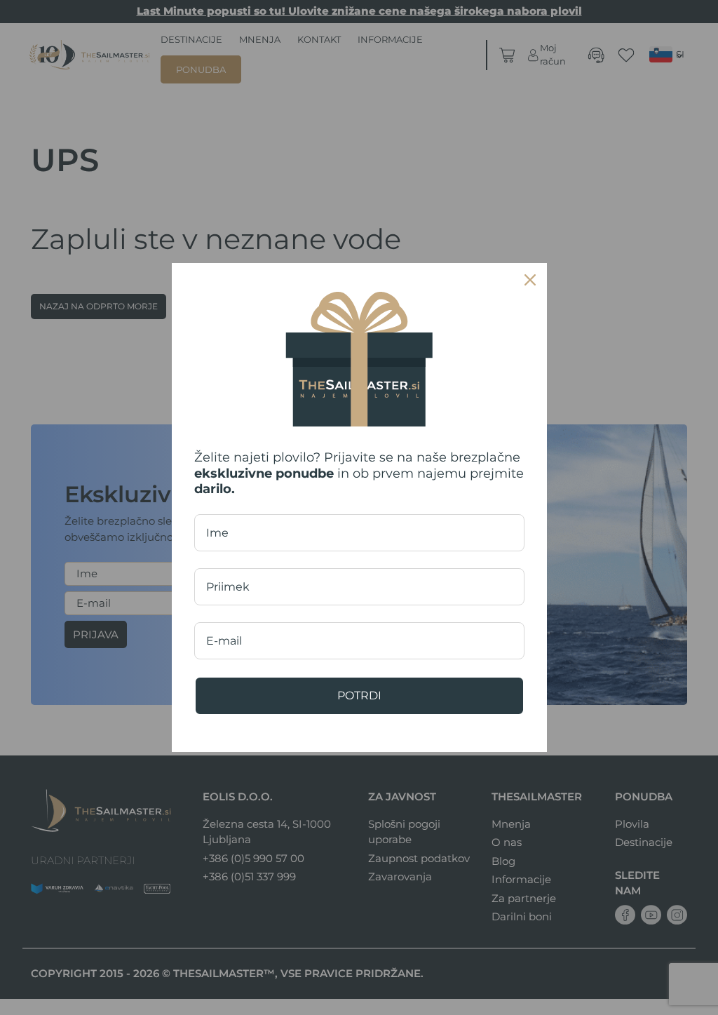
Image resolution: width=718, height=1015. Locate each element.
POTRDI (359, 695)
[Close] (530, 280)
